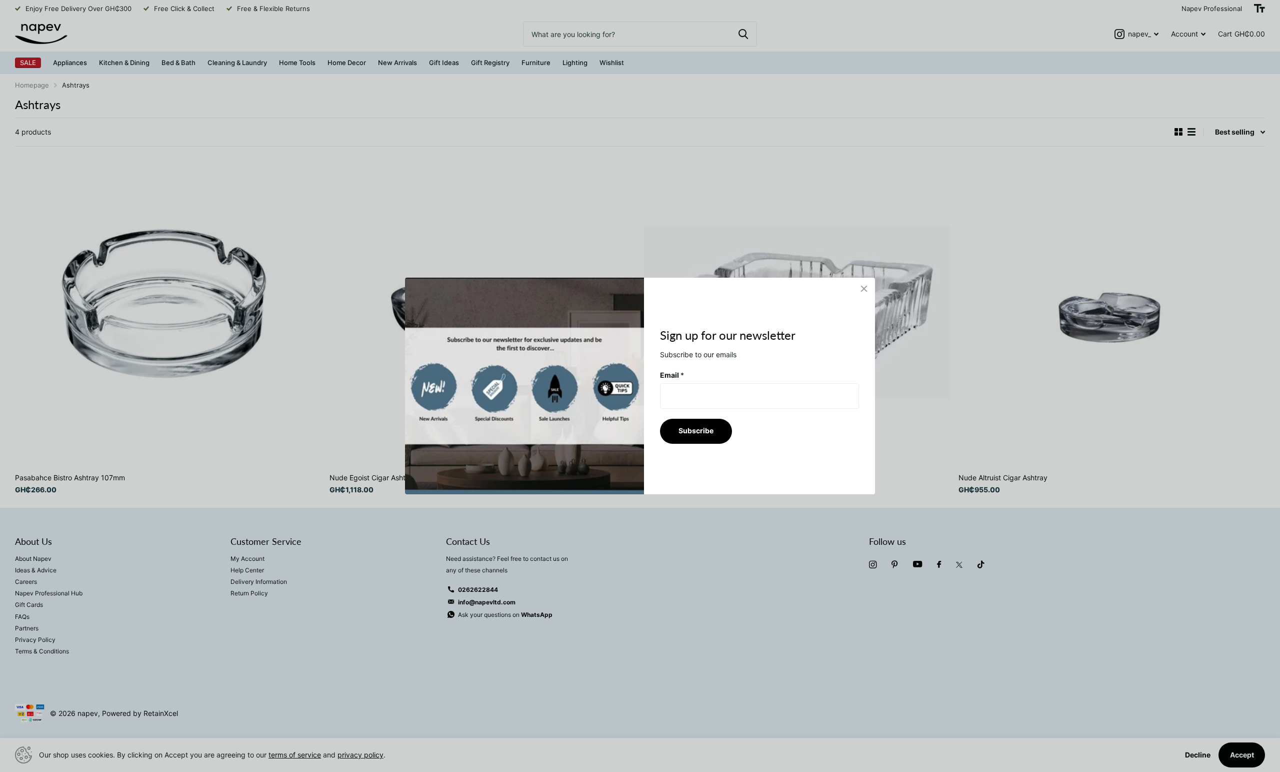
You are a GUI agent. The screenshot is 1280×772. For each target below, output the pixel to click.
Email (672, 375)
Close (864, 289)
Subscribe (696, 430)
